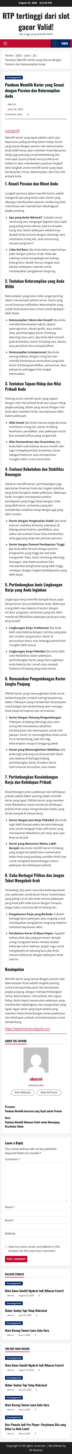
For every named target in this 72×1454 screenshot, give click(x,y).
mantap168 (12, 131)
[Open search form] (47, 43)
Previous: (33, 1109)
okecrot (12, 104)
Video (64, 43)
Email (9, 1220)
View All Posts (49, 1092)
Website (10, 1233)
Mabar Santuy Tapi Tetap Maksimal (26, 1310)
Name (10, 1207)
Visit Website (23, 1092)
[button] (5, 43)
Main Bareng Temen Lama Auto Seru (27, 1330)
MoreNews (55, 1446)
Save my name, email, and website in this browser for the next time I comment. (34, 1249)
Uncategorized (14, 77)
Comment (12, 1159)
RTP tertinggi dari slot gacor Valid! (36, 21)
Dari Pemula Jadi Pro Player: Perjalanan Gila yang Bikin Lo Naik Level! (35, 1426)
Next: (32, 1122)
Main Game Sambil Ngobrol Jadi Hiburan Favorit (34, 1291)
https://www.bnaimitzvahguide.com (27, 1028)
